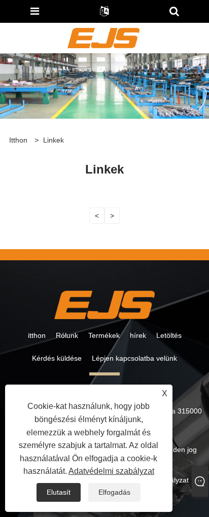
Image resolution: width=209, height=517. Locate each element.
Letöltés (169, 335)
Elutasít (59, 492)
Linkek (53, 140)
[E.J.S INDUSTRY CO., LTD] (103, 37)
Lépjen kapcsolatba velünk (134, 358)
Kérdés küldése (57, 358)
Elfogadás (114, 492)
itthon (37, 335)
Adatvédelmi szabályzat (111, 471)
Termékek (104, 335)
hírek (138, 335)
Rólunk (67, 335)
